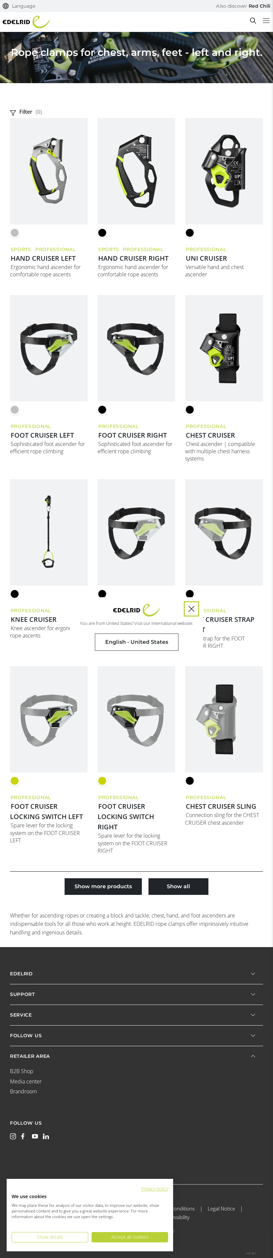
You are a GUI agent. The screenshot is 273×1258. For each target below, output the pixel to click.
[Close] (191, 609)
